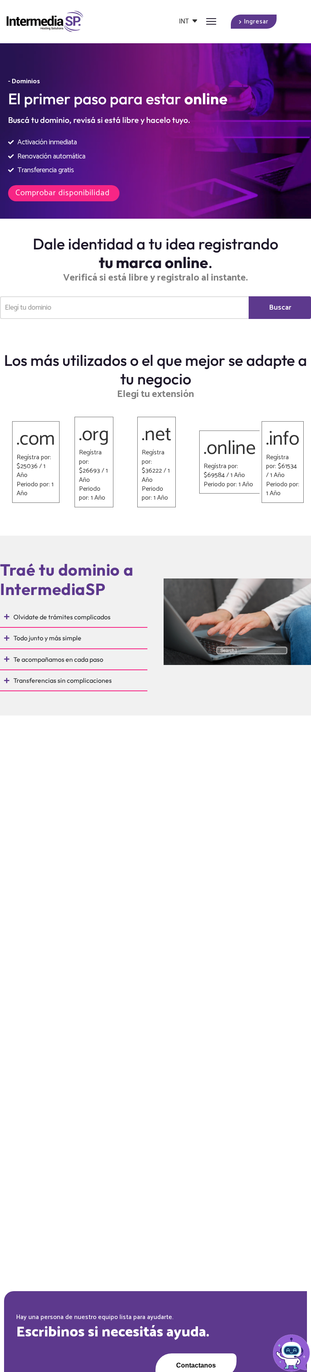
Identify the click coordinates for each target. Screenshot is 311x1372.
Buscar (280, 308)
